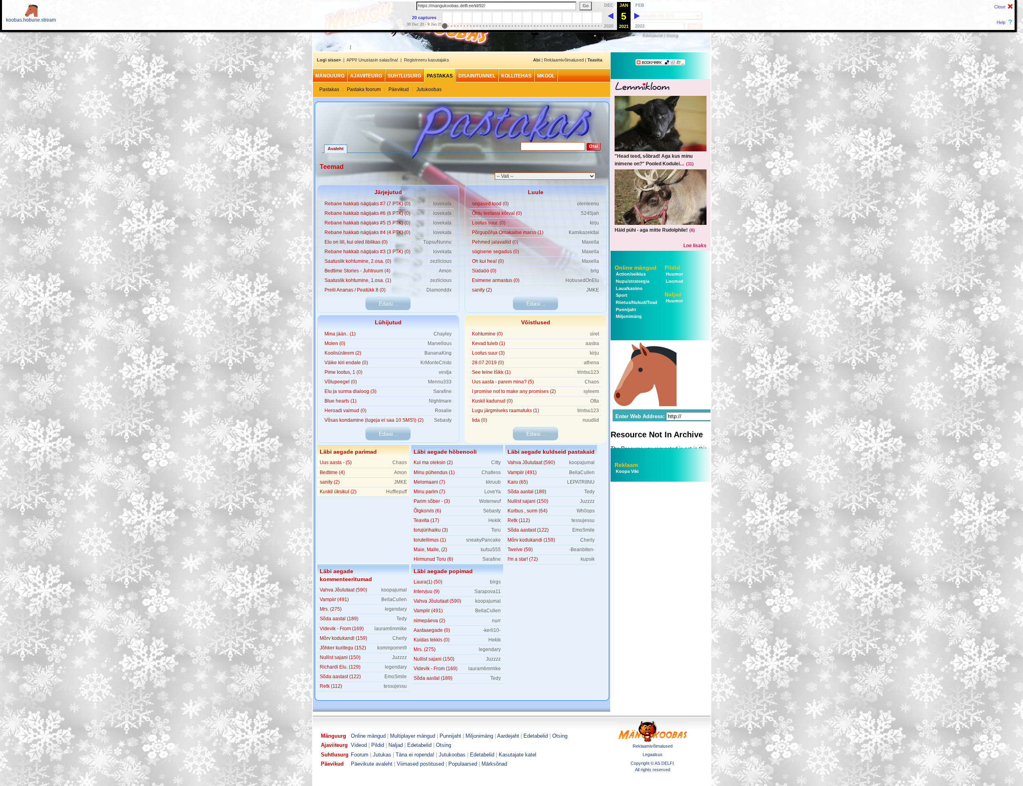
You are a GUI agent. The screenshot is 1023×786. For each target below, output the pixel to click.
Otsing (672, 35)
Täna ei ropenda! (415, 755)
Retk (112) (519, 520)
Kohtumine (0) (487, 334)
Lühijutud (388, 322)
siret (594, 334)
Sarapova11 (487, 591)
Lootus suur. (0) (489, 223)
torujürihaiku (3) (431, 530)
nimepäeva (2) (429, 620)
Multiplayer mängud (412, 736)
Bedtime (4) (332, 472)
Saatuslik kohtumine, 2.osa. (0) (357, 261)
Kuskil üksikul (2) (338, 491)
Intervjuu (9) (427, 591)
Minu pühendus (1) (434, 472)
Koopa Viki (627, 471)
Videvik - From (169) (342, 628)
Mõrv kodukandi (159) (531, 540)
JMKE (592, 290)
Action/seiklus (630, 274)
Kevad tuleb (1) (488, 343)
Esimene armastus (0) (495, 280)
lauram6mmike (390, 628)
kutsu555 (491, 549)
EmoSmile (583, 530)
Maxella (590, 242)
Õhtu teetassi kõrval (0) (497, 213)
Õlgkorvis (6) (427, 511)
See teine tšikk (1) (491, 372)
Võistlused (535, 322)
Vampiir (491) (522, 472)
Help (1001, 22)
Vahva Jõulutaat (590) (531, 462)
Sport (621, 295)
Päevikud (398, 89)
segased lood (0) (490, 203)
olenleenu (588, 203)
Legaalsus (653, 754)
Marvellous (440, 343)
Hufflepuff (396, 491)
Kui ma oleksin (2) (433, 462)
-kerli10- (492, 630)
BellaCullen (582, 472)
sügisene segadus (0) (495, 251)
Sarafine (442, 391)
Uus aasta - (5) (336, 462)
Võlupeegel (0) (340, 382)
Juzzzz (587, 501)
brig (595, 271)
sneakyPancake (483, 540)
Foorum (359, 755)
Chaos (592, 382)
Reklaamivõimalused (564, 60)
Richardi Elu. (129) (340, 667)
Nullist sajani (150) (528, 501)
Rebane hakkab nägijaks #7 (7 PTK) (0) (367, 203)
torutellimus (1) (430, 540)
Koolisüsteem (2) (342, 353)
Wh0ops (586, 511)
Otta (594, 401)
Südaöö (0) (484, 271)
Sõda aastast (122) (528, 530)
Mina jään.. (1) (340, 334)
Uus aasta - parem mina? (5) (503, 382)
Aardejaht (508, 736)
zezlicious (441, 261)
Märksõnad (494, 764)
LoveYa (492, 491)
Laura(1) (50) (428, 582)
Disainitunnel (477, 76)
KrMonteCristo (436, 362)
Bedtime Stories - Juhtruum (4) (357, 271)
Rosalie (443, 410)
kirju (594, 223)
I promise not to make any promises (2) (514, 391)
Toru (496, 530)
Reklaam (626, 465)
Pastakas (440, 76)
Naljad (673, 294)
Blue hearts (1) (340, 401)
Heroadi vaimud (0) (345, 410)
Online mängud (636, 267)
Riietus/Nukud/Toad (636, 302)
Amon (445, 271)
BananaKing (438, 353)
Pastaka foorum (364, 89)
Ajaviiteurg (366, 76)
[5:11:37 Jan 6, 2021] (637, 15)
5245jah (590, 213)
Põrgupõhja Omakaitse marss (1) (507, 232)
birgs (495, 582)
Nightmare (440, 401)
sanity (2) (482, 290)
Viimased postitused (420, 764)
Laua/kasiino (629, 288)
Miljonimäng (628, 316)
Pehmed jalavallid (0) (495, 242)
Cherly (587, 540)
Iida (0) (479, 420)
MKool (546, 76)
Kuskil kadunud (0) (492, 401)
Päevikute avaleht (371, 764)
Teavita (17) (426, 520)
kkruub (493, 482)
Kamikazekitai (584, 232)
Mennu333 (440, 382)
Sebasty (443, 420)
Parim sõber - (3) (432, 501)
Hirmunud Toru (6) (433, 559)
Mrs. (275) (331, 609)
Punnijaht (625, 309)
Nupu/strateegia (632, 281)
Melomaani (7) (429, 482)
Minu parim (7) (429, 491)
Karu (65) (518, 482)
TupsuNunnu (437, 242)
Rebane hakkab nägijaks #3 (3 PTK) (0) (367, 251)
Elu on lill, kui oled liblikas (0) (356, 242)
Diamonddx (439, 290)
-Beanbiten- (582, 549)
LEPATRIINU (581, 482)
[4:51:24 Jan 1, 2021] (610, 15)
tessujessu (583, 520)
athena (591, 362)
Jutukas (382, 755)
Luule (535, 192)
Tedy (589, 491)
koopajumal (582, 462)
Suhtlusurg (404, 76)
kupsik (588, 559)
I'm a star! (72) (523, 559)
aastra (592, 343)
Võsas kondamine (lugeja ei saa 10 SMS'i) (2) (374, 420)
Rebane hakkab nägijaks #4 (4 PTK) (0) (367, 232)
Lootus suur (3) (488, 353)
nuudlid (591, 420)
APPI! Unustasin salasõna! (372, 60)
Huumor (674, 274)
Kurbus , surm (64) (527, 511)
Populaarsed (462, 764)
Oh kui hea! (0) (488, 261)
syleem (591, 391)
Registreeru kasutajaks (426, 60)
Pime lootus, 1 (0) (343, 372)
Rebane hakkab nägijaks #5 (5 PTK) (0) (367, 223)
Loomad (674, 281)
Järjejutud (388, 192)
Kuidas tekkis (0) (432, 640)
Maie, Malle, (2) (430, 549)
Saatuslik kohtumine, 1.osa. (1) (357, 280)
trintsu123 (588, 372)
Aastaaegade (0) (432, 630)
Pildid (672, 267)
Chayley (443, 334)
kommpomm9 (392, 648)
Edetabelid (652, 35)
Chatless (491, 472)
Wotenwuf (490, 501)
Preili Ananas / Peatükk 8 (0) (355, 290)
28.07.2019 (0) (488, 362)
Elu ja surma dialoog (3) (350, 391)
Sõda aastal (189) (527, 491)
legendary (396, 609)
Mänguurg (329, 76)
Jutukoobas (429, 89)
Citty (496, 462)
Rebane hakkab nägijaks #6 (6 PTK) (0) (367, 213)
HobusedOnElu (582, 280)
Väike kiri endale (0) (346, 362)
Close (999, 6)
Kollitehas (516, 76)
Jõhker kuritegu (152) (343, 648)
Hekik (494, 520)
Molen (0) (334, 343)
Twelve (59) (520, 549)
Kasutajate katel (517, 755)
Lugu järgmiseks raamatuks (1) (505, 410)
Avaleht (336, 148)
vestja (445, 372)
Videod (359, 745)
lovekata (442, 203)
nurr (496, 620)
